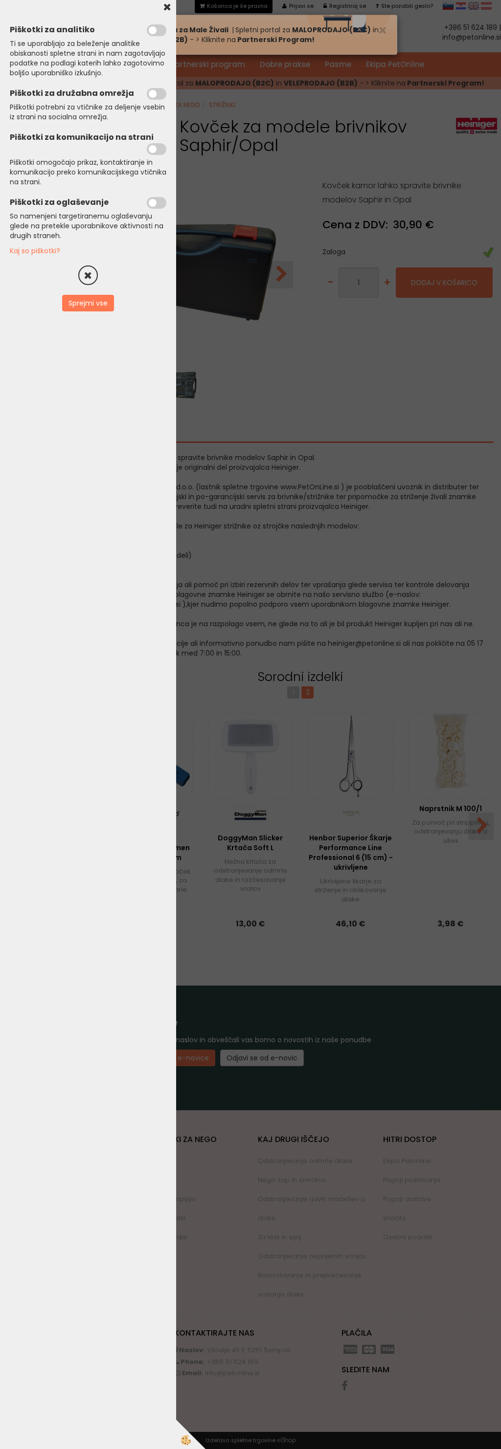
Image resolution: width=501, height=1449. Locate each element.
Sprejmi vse (88, 303)
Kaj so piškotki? (35, 251)
